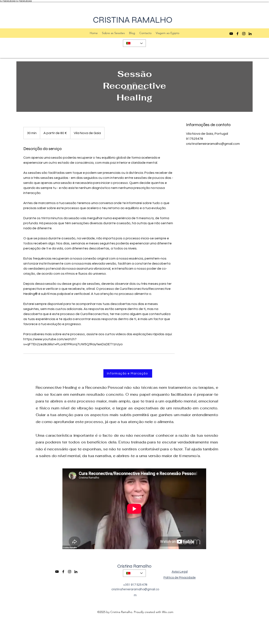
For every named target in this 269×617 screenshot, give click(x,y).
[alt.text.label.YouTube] (231, 34)
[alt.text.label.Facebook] (237, 34)
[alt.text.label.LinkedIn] (250, 34)
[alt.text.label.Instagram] (244, 34)
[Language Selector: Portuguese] (134, 43)
